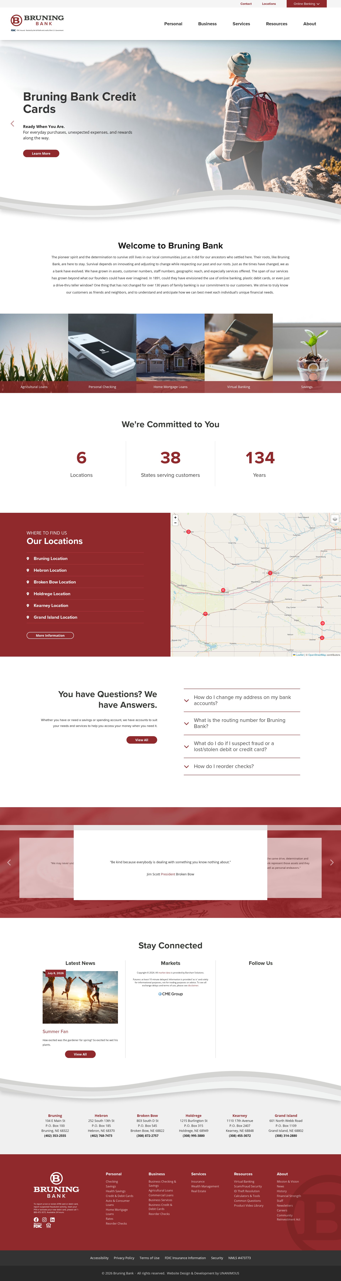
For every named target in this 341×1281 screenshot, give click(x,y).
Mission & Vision (288, 1181)
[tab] (242, 700)
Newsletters (285, 1205)
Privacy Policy (124, 1258)
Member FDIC (38, 1226)
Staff (280, 1201)
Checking (112, 1181)
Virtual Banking (244, 1181)
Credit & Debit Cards (119, 1196)
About (309, 23)
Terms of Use (149, 1258)
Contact (246, 3)
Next (328, 123)
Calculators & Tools (247, 1196)
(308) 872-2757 (147, 1135)
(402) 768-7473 (101, 1135)
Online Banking (304, 3)
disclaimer (193, 985)
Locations (269, 3)
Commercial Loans (161, 1195)
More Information (50, 635)
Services (241, 23)
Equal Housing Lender (48, 1226)
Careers (282, 1210)
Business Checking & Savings (162, 1184)
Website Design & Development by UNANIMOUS (203, 1273)
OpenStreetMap (317, 654)
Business (207, 23)
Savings (111, 1186)
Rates (109, 1219)
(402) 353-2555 (55, 1135)
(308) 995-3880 (194, 1135)
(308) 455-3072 (240, 1135)
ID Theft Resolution (247, 1191)
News (280, 1186)
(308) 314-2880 (286, 1135)
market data (164, 972)
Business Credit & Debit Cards (160, 1207)
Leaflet (299, 654)
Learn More (41, 153)
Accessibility (99, 1258)
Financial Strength (289, 1196)
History (282, 1191)
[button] (175, 517)
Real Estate (198, 1191)
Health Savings (116, 1191)
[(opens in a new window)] (170, 996)
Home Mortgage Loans (117, 1212)
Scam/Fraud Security (248, 1186)
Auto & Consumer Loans (118, 1203)
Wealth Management (205, 1186)
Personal (173, 23)
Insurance (198, 1181)
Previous (13, 123)
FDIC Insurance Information (185, 1258)
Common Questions (247, 1201)
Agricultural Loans (161, 1190)
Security (217, 1258)
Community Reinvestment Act (288, 1217)
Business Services (160, 1200)
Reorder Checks (116, 1223)
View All (141, 740)
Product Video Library (248, 1205)
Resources (276, 23)
